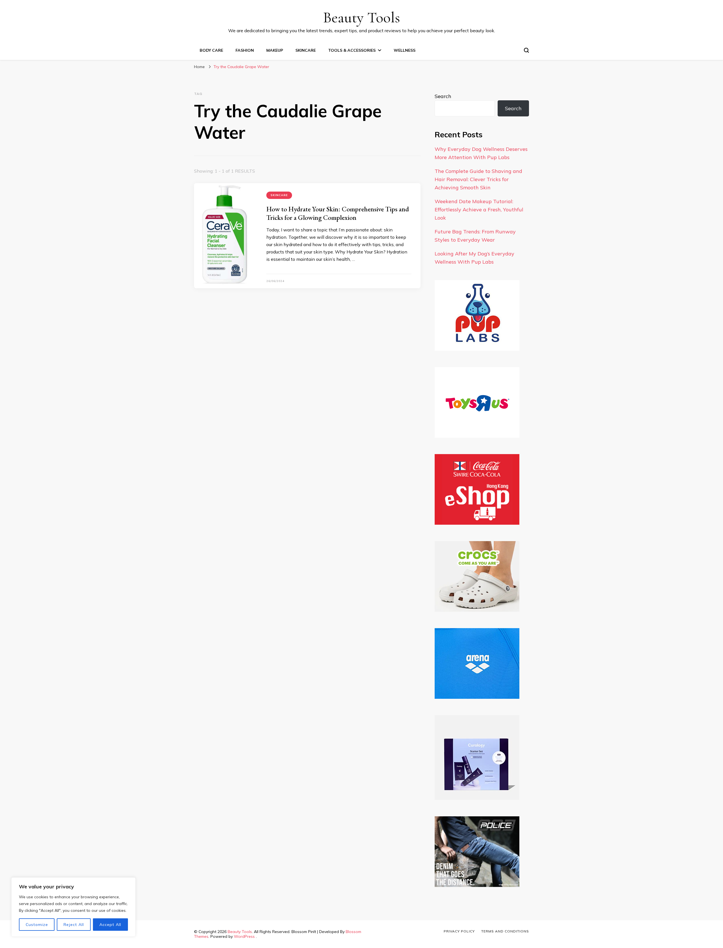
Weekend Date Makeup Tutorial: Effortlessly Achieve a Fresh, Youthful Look (479, 209)
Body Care (211, 50)
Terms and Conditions (505, 931)
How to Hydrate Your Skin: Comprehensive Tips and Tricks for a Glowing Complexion (337, 213)
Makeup (274, 50)
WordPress (244, 936)
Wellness (404, 50)
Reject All (74, 924)
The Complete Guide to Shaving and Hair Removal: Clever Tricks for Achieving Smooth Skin (478, 179)
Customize (37, 924)
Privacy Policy (459, 931)
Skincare (305, 50)
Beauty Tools (361, 17)
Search (443, 96)
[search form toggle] (526, 50)
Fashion (245, 50)
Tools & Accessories (352, 50)
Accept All (110, 924)
